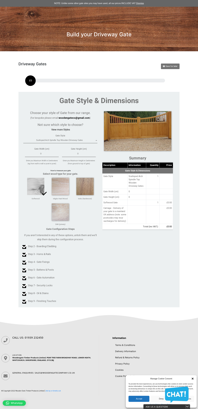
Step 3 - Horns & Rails (39, 254)
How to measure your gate (61, 171)
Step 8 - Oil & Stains (38, 293)
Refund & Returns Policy (127, 357)
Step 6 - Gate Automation (41, 277)
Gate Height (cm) (79, 149)
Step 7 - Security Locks (40, 285)
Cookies (119, 370)
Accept (139, 399)
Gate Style (60, 135)
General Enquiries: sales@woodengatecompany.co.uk (43, 372)
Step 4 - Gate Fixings (39, 261)
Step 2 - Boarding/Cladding (42, 246)
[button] (192, 378)
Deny (161, 399)
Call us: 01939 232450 (27, 337)
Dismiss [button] (140, 3)
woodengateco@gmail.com (74, 117)
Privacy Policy (122, 363)
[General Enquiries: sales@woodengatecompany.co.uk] (5, 376)
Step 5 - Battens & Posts (41, 269)
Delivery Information (125, 351)
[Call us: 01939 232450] (5, 340)
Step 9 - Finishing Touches (42, 301)
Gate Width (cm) (41, 149)
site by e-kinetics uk (53, 391)
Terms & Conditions (125, 345)
